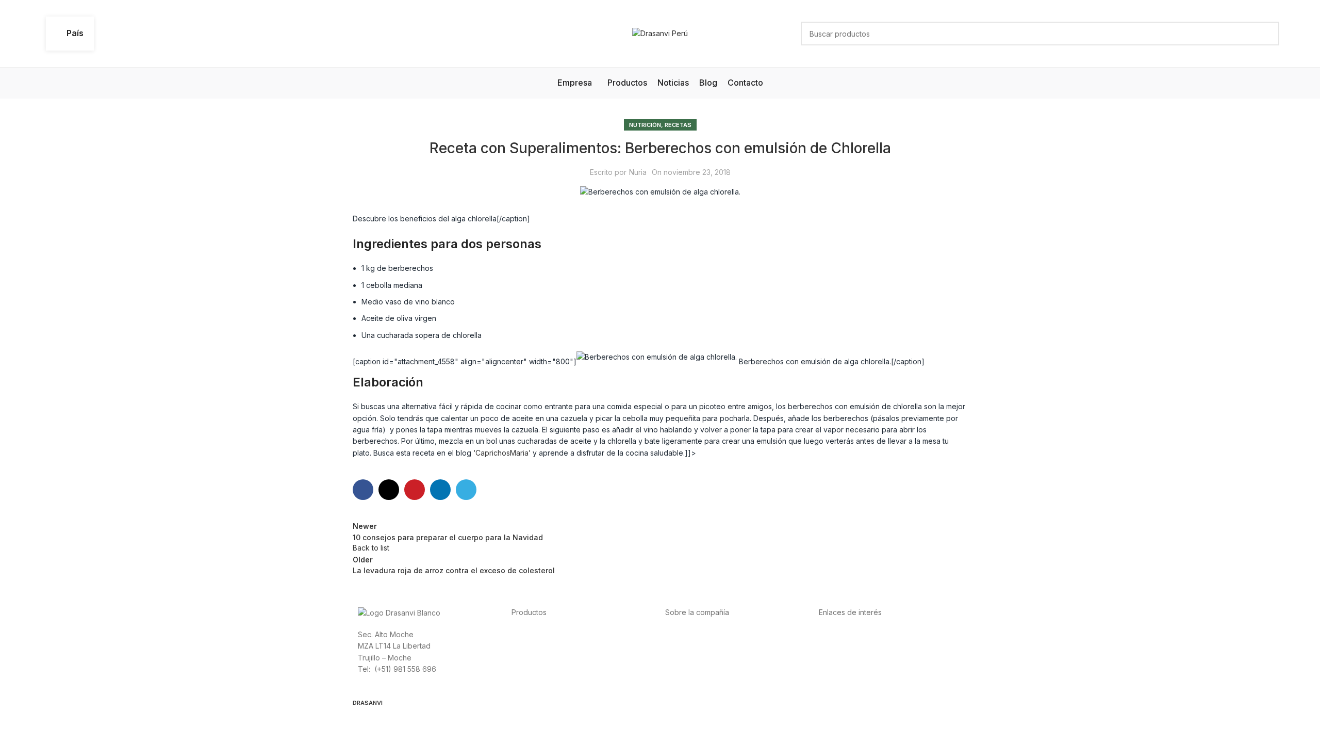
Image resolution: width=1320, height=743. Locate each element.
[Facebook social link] (363, 489)
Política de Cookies (852, 668)
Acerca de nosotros (699, 633)
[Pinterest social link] (414, 489)
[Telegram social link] (466, 489)
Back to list (371, 547)
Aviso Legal (838, 657)
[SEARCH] (1267, 33)
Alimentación (533, 633)
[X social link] (388, 489)
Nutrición (645, 124)
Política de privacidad (856, 633)
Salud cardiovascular (547, 657)
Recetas (678, 124)
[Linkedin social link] (440, 489)
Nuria (638, 172)
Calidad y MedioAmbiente (862, 680)
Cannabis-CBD (536, 680)
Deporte (526, 645)
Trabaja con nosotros (701, 668)
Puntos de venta (693, 657)
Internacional (686, 645)
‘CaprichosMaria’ (503, 452)
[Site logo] (660, 32)
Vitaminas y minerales (548, 668)
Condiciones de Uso (853, 645)
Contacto (680, 680)
